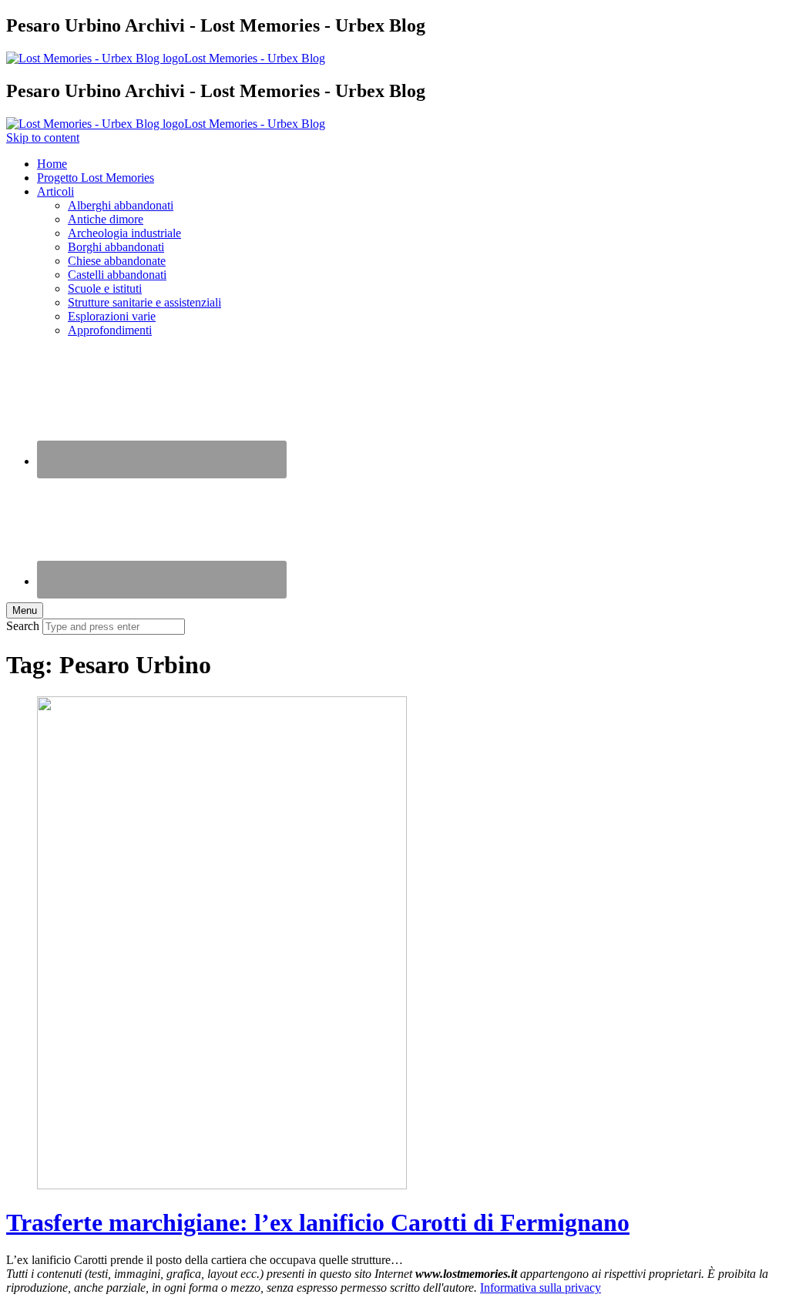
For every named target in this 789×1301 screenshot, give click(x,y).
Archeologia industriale (124, 233)
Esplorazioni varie (112, 316)
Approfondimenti (110, 330)
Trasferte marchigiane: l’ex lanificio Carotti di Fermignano (318, 1222)
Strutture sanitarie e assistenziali (144, 302)
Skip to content (42, 137)
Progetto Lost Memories (95, 177)
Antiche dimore (105, 219)
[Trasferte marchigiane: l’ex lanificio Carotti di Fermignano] (222, 1185)
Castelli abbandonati (117, 274)
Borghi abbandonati (116, 246)
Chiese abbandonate (117, 260)
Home (52, 163)
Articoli (55, 191)
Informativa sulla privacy (540, 1287)
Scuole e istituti (105, 288)
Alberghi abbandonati (120, 205)
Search (22, 625)
